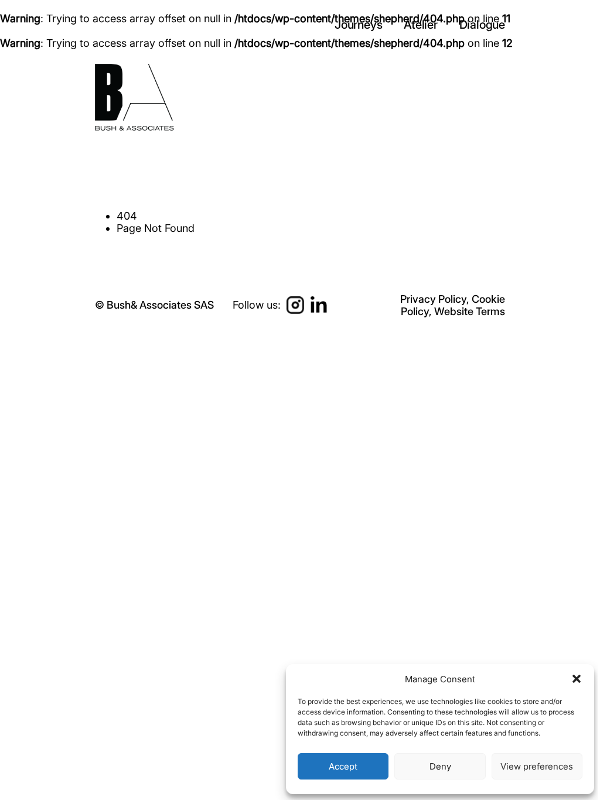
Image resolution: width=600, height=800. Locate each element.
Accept (343, 766)
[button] (576, 679)
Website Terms (469, 311)
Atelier (422, 25)
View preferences (536, 766)
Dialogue (482, 25)
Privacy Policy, (434, 299)
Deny (440, 766)
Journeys (360, 25)
